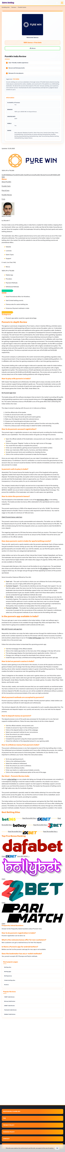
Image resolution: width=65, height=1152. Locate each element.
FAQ (4, 1118)
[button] (5, 175)
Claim (3, 856)
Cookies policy (8, 1132)
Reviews (6, 984)
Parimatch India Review (10, 1010)
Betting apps (7, 971)
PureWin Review (40, 175)
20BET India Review (9, 1005)
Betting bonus (8, 976)
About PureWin (14, 175)
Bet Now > (34, 818)
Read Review (26, 818)
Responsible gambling (11, 1111)
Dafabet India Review (9, 1014)
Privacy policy (8, 1125)
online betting (11, 779)
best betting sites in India (53, 399)
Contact (6, 1138)
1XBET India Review (9, 997)
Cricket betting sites (9, 980)
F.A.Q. (47, 175)
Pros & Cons (31, 175)
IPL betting (44, 568)
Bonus (34, 48)
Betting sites (7, 967)
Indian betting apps (34, 638)
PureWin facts (23, 175)
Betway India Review (9, 1001)
